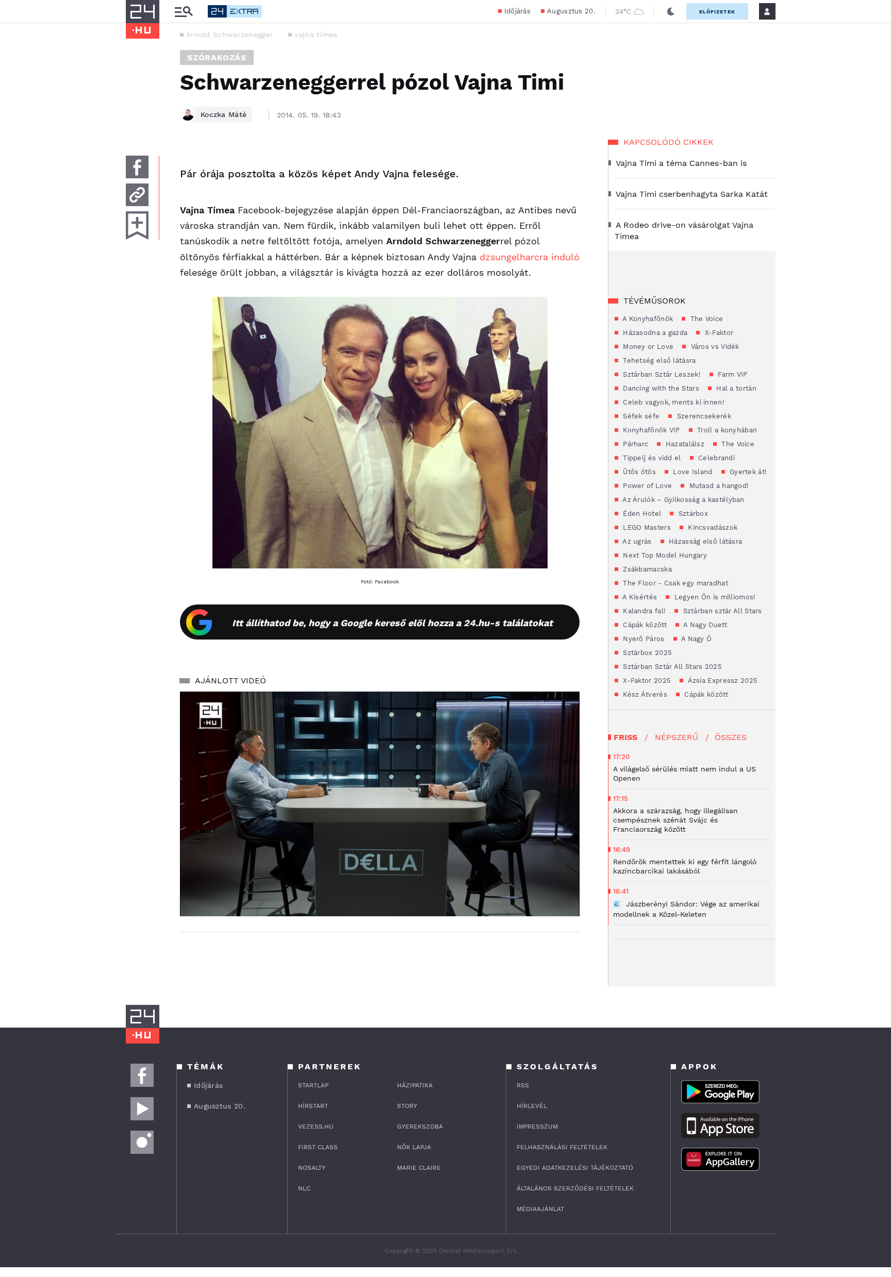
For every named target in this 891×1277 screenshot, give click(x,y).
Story (407, 1106)
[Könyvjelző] (137, 225)
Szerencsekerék (702, 416)
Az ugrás (636, 541)
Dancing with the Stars (660, 388)
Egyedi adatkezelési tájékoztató (575, 1167)
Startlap (313, 1085)
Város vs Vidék (713, 346)
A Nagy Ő (696, 639)
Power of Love (646, 486)
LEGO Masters (646, 527)
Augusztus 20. (571, 11)
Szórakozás (216, 57)
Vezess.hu (316, 1126)
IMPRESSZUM (537, 1126)
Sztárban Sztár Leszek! (661, 374)
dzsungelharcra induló (530, 256)
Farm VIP (732, 374)
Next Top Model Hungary (664, 555)
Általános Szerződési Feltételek (575, 1188)
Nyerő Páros (643, 639)
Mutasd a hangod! (718, 486)
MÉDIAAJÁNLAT (540, 1209)
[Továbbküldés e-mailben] (137, 194)
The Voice (705, 319)
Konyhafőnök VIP (650, 430)
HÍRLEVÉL (532, 1106)
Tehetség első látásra (658, 360)
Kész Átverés (644, 694)
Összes (731, 737)
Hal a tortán (735, 388)
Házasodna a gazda (654, 333)
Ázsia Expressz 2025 (721, 680)
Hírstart (313, 1106)
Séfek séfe (640, 416)
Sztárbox (692, 513)
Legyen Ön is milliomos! (713, 597)
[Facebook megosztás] (137, 167)
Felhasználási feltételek (562, 1147)
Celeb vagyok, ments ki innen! (672, 402)
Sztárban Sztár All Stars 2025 (671, 666)
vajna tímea (315, 34)
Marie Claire (419, 1167)
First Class (318, 1147)
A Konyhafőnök (647, 319)
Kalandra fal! (643, 611)
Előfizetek (717, 11)
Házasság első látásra (704, 541)
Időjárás (517, 11)
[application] (380, 804)
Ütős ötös (638, 472)
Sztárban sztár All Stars (721, 611)
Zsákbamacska (646, 569)
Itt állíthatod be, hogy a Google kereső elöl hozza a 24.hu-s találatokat (392, 622)
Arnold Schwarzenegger (229, 34)
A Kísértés (639, 597)
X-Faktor (717, 333)
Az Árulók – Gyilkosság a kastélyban (683, 499)
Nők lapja (414, 1147)
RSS (523, 1085)
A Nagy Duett (704, 625)
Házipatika (415, 1085)
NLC (304, 1188)
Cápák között (644, 625)
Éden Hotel (641, 513)
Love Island (692, 472)
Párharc (634, 444)
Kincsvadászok (711, 527)
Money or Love (647, 346)
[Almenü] (183, 11)
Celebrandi (715, 458)
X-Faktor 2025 (646, 680)
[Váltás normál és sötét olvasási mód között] (671, 11)
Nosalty (311, 1167)
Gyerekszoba (420, 1126)
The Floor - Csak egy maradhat (674, 583)
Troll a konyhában (726, 430)
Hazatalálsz (683, 444)
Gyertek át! (747, 472)
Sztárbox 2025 (646, 653)
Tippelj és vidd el (651, 458)
